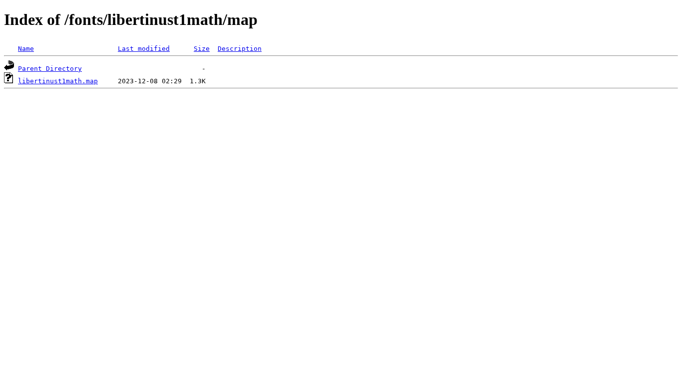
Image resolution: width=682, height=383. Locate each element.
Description (240, 48)
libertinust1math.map (58, 81)
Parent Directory (50, 68)
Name (26, 48)
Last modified (144, 48)
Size (202, 48)
